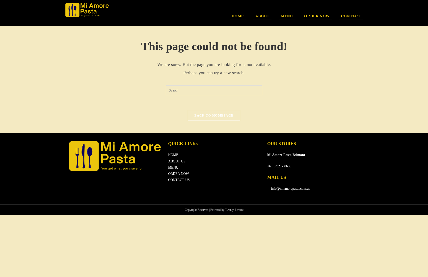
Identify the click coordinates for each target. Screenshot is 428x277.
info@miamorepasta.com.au (290, 188)
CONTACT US (179, 180)
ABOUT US (177, 161)
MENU (173, 167)
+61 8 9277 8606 (279, 166)
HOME (173, 155)
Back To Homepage (214, 115)
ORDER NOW (178, 174)
